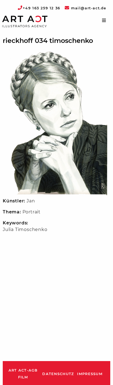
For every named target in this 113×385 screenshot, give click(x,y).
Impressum (90, 374)
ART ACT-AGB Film (23, 374)
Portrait (31, 212)
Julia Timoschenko (25, 229)
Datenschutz (58, 374)
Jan (31, 201)
